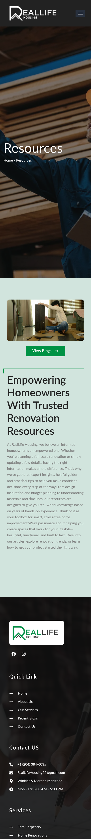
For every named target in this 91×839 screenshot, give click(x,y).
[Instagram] (23, 653)
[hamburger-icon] (80, 13)
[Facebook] (13, 653)
